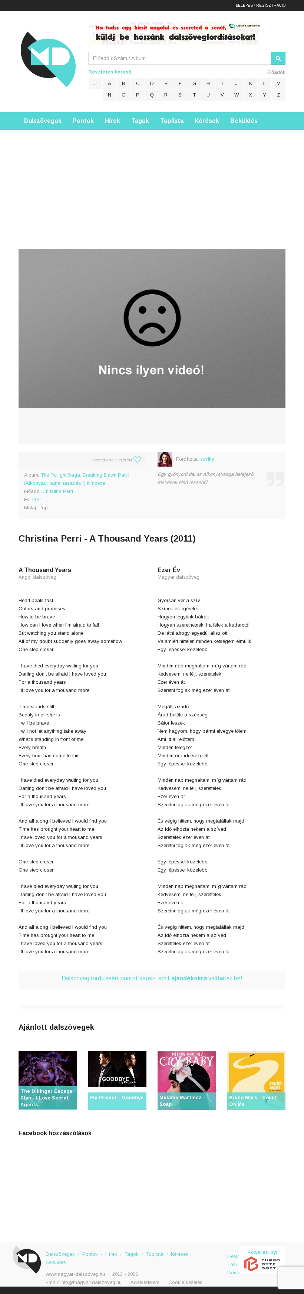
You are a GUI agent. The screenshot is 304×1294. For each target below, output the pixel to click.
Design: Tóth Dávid (233, 1260)
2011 (37, 499)
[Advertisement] (152, 182)
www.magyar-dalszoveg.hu (75, 1274)
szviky (207, 459)
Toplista (172, 121)
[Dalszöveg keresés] (278, 58)
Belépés (244, 5)
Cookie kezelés (185, 1282)
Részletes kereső (110, 72)
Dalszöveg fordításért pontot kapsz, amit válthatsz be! (152, 978)
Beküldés (244, 121)
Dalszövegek (43, 121)
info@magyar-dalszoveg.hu (91, 1282)
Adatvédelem (144, 1282)
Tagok (140, 121)
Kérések (207, 121)
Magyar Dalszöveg (48, 59)
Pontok (83, 121)
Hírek (112, 121)
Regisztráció (270, 5)
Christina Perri (57, 491)
